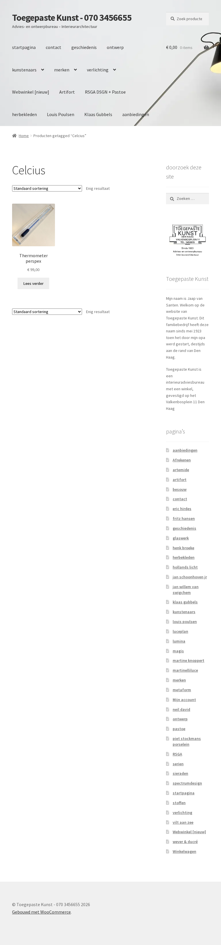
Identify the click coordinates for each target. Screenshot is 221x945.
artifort (179, 479)
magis (178, 651)
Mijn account (184, 699)
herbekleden (24, 114)
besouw (179, 489)
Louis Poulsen (60, 114)
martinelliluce (185, 670)
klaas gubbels (185, 602)
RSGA (177, 754)
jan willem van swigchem (186, 589)
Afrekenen (182, 460)
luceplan (180, 631)
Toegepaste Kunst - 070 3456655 (72, 17)
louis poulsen (185, 621)
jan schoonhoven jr (190, 577)
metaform (182, 689)
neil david (181, 709)
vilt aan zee (183, 822)
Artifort (67, 92)
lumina (179, 641)
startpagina (24, 47)
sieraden (180, 773)
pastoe (179, 728)
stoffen (179, 802)
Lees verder (33, 283)
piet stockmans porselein (187, 741)
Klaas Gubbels (98, 114)
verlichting (97, 70)
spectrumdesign (187, 783)
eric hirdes (182, 508)
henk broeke (183, 547)
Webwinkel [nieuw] (30, 92)
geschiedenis (84, 47)
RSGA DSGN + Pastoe (105, 92)
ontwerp (115, 47)
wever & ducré (185, 841)
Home (24, 135)
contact (53, 47)
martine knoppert (188, 660)
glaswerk (181, 538)
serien (178, 763)
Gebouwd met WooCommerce (41, 912)
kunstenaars (24, 70)
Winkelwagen (184, 851)
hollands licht (185, 567)
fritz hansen (184, 518)
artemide (181, 469)
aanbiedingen (135, 114)
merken (61, 70)
